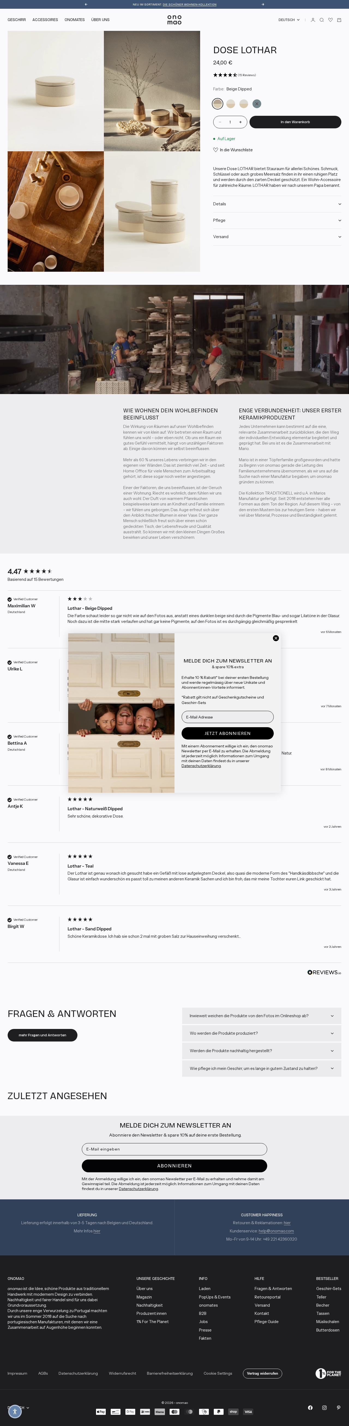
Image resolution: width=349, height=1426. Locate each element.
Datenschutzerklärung (201, 765)
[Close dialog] (276, 638)
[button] (15, 1411)
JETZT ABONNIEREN (228, 733)
